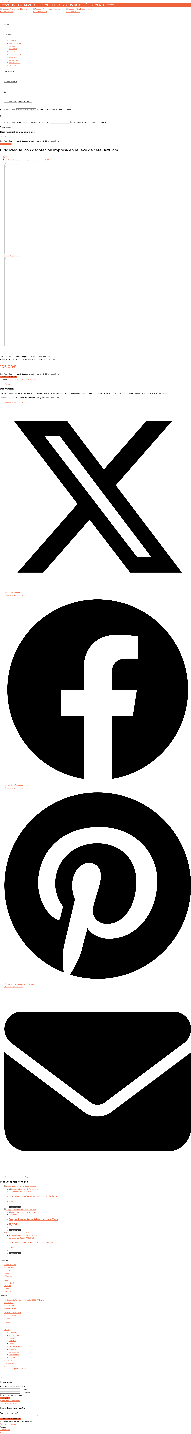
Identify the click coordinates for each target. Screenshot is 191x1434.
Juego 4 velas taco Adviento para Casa (33, 1219)
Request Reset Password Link (10, 1419)
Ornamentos (14, 1355)
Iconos (11, 1338)
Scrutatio (12, 1349)
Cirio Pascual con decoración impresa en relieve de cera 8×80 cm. (28, 160)
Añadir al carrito (6, 144)
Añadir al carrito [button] (15, 1207)
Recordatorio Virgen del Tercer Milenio (34, 1196)
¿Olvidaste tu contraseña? (10, 1401)
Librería (11, 1344)
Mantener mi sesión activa (12, 1395)
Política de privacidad (8, 1404)
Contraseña (25, 1392)
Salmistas (12, 1341)
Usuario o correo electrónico (32, 1416)
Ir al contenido (5, 1)
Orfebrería (13, 1333)
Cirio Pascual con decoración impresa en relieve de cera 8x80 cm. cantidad (28, 141)
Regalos (12, 1358)
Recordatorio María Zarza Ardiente (31, 1242)
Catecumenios (14, 1346)
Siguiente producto (11, 256)
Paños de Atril (14, 1335)
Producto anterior (11, 164)
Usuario (24, 1390)
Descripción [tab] (8, 384)
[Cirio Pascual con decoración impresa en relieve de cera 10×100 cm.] (70, 253)
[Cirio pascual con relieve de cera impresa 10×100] (70, 345)
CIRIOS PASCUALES (28, 380)
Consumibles (14, 380)
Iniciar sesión (10, 82)
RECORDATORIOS (27, 1191)
